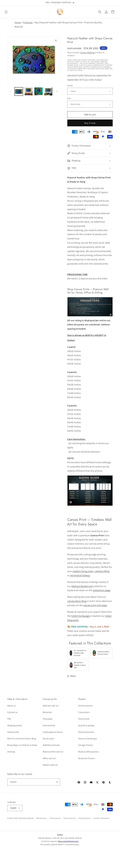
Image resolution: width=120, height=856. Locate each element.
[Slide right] (57, 91)
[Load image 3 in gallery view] (38, 91)
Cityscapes (48, 718)
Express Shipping (87, 52)
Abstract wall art (51, 705)
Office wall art (49, 758)
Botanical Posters (86, 758)
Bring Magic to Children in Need (22, 745)
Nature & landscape (87, 738)
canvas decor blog (76, 601)
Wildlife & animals (51, 745)
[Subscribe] (56, 782)
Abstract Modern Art (81, 586)
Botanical (47, 712)
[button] (6, 12)
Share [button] (73, 676)
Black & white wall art (53, 751)
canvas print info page (95, 605)
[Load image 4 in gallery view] (48, 91)
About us (11, 705)
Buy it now (90, 123)
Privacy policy (55, 818)
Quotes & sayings (86, 725)
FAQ (9, 718)
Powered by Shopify (26, 818)
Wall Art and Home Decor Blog (21, 738)
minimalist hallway (80, 575)
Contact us (12, 712)
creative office (102, 571)
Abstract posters (86, 732)
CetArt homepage (80, 615)
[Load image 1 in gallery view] (18, 91)
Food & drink (49, 725)
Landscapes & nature (53, 732)
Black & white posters (88, 751)
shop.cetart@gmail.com (68, 841)
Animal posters (85, 705)
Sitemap (11, 751)
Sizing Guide (13, 732)
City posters (84, 712)
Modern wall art (50, 765)
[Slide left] (10, 91)
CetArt (15, 818)
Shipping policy (14, 725)
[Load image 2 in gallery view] (28, 91)
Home (18, 22)
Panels (70, 85)
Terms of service (69, 818)
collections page (101, 590)
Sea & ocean (48, 738)
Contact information (101, 818)
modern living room (83, 571)
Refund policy (41, 818)
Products (28, 22)
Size (69, 98)
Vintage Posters (85, 745)
